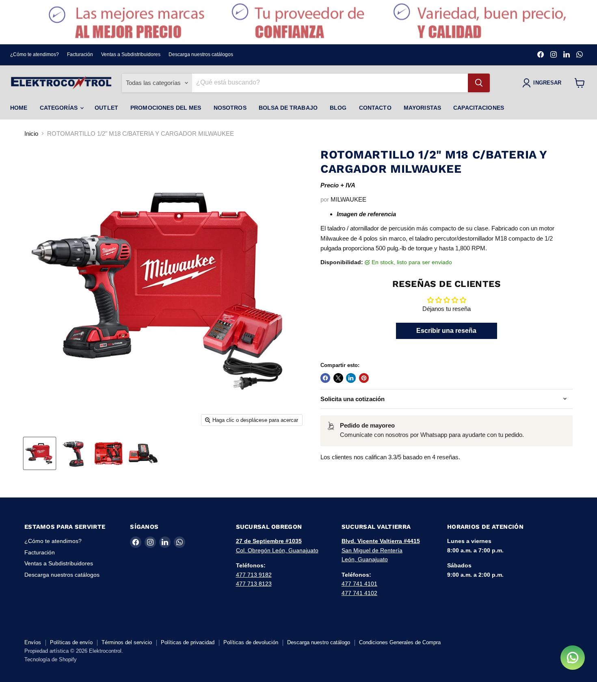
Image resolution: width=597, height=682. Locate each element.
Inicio (31, 133)
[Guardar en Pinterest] (364, 378)
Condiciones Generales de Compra (400, 642)
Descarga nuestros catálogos (201, 54)
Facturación (80, 54)
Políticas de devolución (250, 642)
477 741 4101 (359, 583)
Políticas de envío (71, 642)
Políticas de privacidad (187, 642)
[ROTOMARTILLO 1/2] (40, 453)
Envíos (32, 642)
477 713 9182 (254, 574)
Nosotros (230, 107)
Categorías (60, 107)
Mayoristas (422, 107)
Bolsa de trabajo (288, 107)
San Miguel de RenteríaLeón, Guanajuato (381, 550)
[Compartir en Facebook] (325, 378)
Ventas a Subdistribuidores (130, 54)
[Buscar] (479, 83)
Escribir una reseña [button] (446, 330)
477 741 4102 (359, 593)
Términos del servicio (127, 642)
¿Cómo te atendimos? (34, 54)
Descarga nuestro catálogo (318, 642)
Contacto (375, 107)
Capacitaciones (478, 107)
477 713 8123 (254, 583)
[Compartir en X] (338, 378)
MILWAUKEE (348, 199)
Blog (338, 107)
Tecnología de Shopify (50, 659)
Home (19, 107)
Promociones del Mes (165, 107)
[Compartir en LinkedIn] (351, 378)
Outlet (106, 107)
